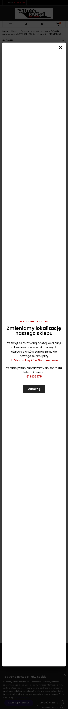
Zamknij (34, 389)
